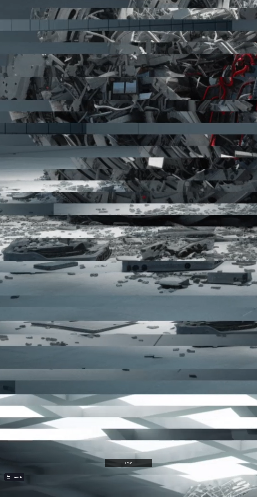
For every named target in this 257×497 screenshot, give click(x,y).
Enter (128, 463)
